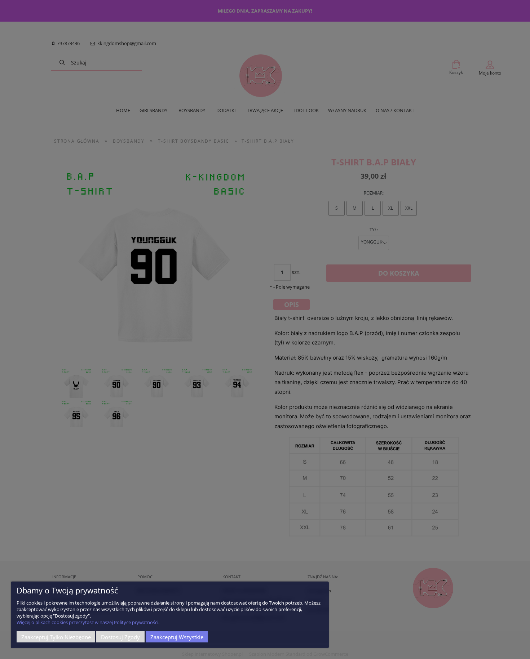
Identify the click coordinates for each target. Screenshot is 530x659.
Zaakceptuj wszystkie (176, 637)
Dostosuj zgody (120, 637)
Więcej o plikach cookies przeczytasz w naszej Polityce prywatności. (88, 622)
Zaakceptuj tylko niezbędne (56, 637)
